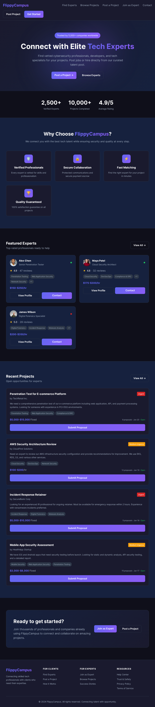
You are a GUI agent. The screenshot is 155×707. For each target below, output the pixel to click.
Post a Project (111, 5)
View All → (140, 245)
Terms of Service (125, 688)
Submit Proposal (77, 427)
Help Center (123, 674)
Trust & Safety (124, 679)
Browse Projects (89, 5)
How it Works (49, 683)
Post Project (13, 14)
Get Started (33, 14)
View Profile (25, 295)
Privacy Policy (124, 683)
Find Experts (69, 5)
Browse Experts (91, 75)
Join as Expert (130, 5)
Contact (147, 5)
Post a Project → (63, 75)
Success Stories (88, 683)
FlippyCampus (16, 5)
